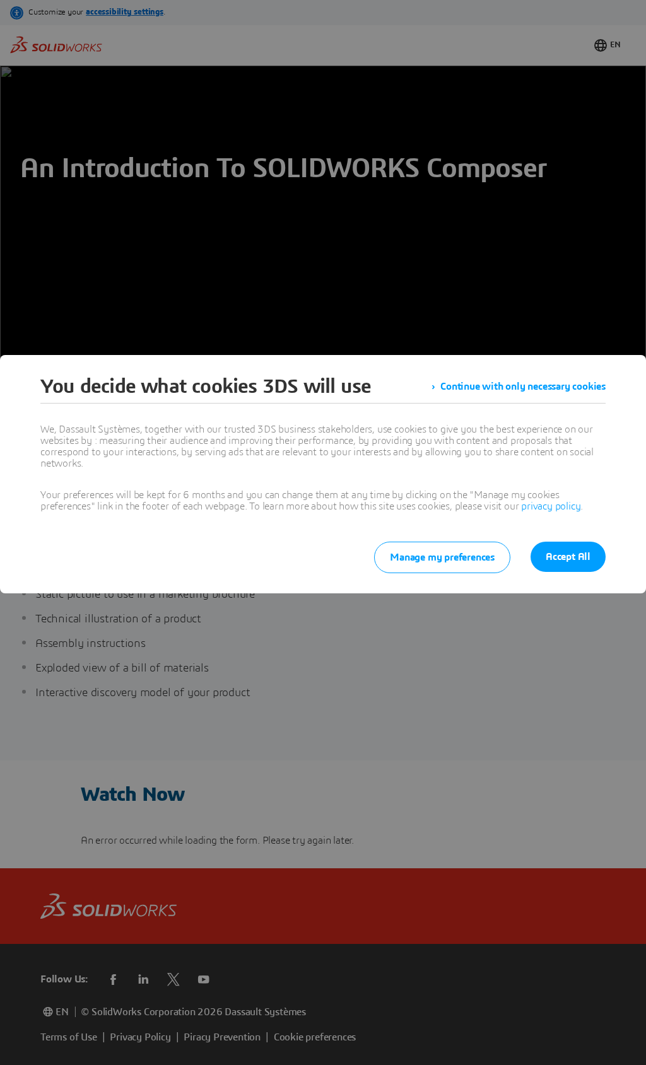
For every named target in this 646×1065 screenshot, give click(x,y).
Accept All (568, 557)
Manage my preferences (442, 557)
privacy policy (550, 506)
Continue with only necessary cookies (523, 386)
